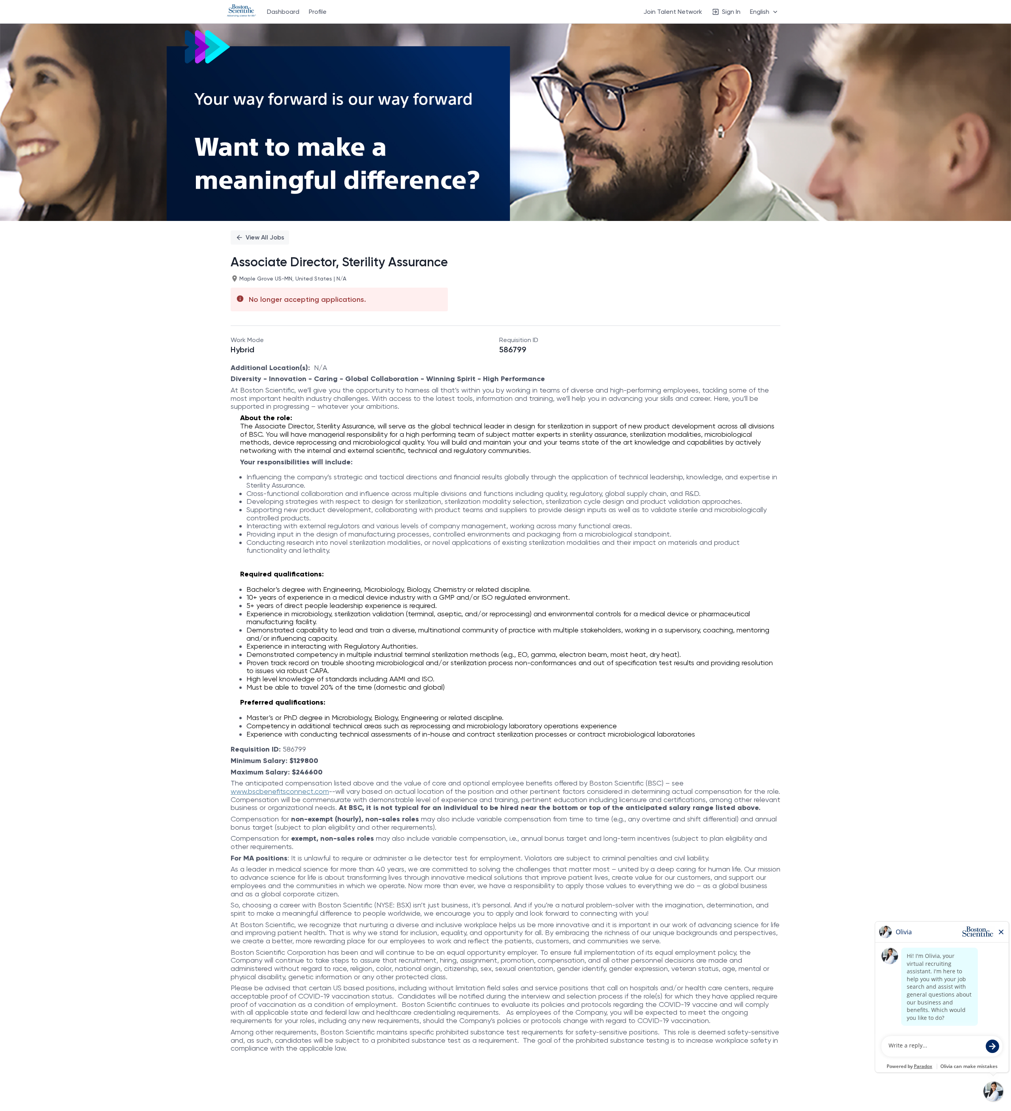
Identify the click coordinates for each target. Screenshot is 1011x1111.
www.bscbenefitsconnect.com (280, 791)
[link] (241, 11)
